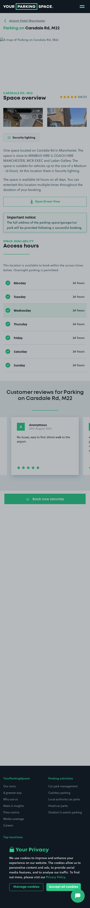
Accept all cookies (63, 887)
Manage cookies (26, 887)
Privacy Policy (55, 877)
